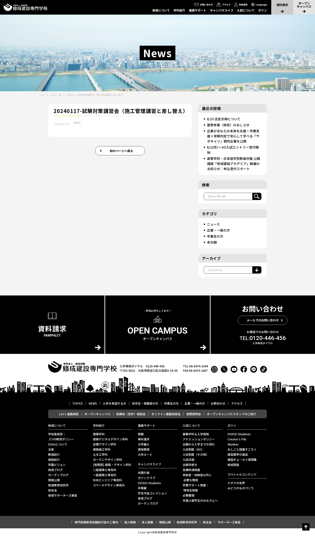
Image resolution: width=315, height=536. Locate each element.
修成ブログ (55, 470)
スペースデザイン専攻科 (109, 485)
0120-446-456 (263, 338)
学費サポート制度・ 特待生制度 (196, 487)
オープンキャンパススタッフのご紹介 (231, 414)
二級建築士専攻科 (104, 470)
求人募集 (147, 522)
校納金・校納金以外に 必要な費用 (197, 477)
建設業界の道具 (238, 454)
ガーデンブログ (58, 475)
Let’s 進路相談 (69, 414)
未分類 (212, 242)
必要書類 (188, 495)
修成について (161, 10)
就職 (141, 434)
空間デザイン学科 (104, 444)
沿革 (51, 449)
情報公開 (54, 480)
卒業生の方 (215, 236)
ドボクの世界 (236, 483)
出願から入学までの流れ (199, 444)
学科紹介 (179, 10)
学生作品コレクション (152, 493)
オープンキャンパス (97, 414)
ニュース (213, 224)
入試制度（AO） (193, 449)
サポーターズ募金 (229, 522)
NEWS (93, 403)
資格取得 (143, 449)
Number (233, 444)
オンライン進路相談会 (165, 414)
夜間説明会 (193, 414)
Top (42, 95)
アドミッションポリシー (199, 439)
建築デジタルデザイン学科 (110, 439)
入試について (245, 10)
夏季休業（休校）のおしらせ (228, 124)
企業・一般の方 (218, 230)
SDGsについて (57, 444)
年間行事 (143, 472)
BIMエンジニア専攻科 (107, 480)
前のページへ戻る (121, 151)
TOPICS (77, 403)
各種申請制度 (191, 470)
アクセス (237, 403)
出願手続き (190, 464)
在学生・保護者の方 (145, 403)
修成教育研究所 (58, 485)
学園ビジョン (57, 464)
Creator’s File (237, 439)
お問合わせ (218, 403)
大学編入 (143, 444)
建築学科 (99, 434)
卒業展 (142, 488)
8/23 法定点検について (223, 118)
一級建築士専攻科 (104, 475)
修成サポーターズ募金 (62, 495)
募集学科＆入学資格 (196, 434)
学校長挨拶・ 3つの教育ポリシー (61, 436)
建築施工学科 (101, 449)
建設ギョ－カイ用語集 (242, 459)
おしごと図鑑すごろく (242, 449)
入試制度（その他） (196, 454)
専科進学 (143, 439)
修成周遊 (233, 464)
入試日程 (188, 459)
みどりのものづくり (241, 488)
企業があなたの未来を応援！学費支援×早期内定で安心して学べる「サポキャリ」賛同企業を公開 (233, 135)
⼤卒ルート (145, 454)
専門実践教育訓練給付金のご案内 (96, 522)
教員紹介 (54, 454)
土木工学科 (100, 454)
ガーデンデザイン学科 (107, 459)
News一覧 (55, 95)
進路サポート (197, 10)
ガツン (262, 10)
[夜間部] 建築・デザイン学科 (112, 464)
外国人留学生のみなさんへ (200, 500)
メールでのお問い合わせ (263, 320)
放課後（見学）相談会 (130, 414)
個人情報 (130, 522)
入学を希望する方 (114, 403)
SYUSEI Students (149, 483)
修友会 (52, 490)
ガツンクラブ (146, 478)
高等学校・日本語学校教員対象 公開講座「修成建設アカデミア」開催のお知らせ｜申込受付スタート (233, 163)
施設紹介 (54, 459)
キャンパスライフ (221, 10)
